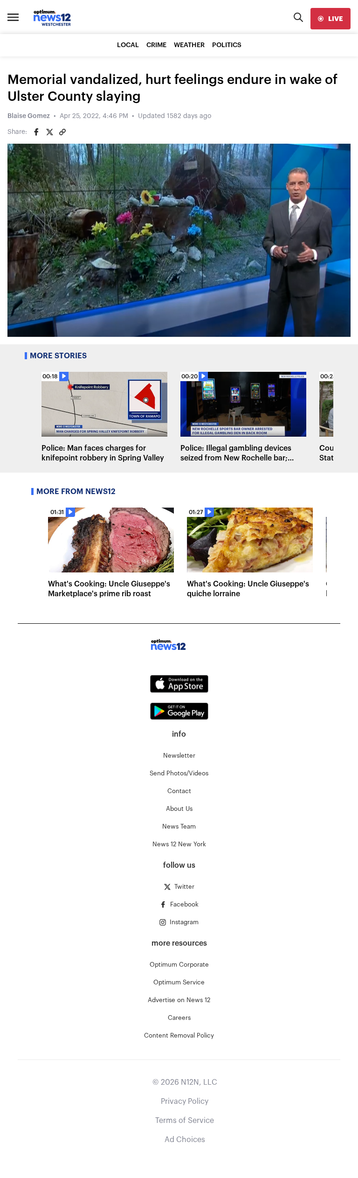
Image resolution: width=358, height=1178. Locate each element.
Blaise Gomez (28, 116)
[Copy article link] (62, 132)
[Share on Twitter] (49, 132)
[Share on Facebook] (36, 132)
